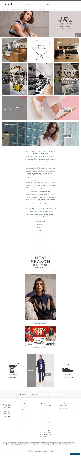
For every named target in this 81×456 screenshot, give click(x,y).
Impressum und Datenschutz (45, 405)
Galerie (41, 409)
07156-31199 (6, 404)
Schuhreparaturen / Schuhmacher (28, 409)
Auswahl (23, 403)
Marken (41, 413)
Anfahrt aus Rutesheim (44, 426)
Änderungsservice (25, 407)
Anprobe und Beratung (26, 405)
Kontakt (41, 411)
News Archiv (42, 415)
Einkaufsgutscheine (25, 413)
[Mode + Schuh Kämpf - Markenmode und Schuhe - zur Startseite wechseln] (8, 4)
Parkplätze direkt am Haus (26, 420)
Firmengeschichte (43, 407)
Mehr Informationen (49, 451)
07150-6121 (6, 411)
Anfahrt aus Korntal (44, 436)
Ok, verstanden (75, 454)
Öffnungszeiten (43, 403)
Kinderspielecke (24, 424)
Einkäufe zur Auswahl (25, 411)
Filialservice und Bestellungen (27, 417)
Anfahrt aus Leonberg (44, 424)
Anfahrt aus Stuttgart (44, 420)
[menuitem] (37, 4)
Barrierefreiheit (24, 422)
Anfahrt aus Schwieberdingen (45, 434)
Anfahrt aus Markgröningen (45, 432)
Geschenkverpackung (25, 415)
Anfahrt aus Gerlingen (44, 428)
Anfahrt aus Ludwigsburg (45, 422)
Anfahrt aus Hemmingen (44, 430)
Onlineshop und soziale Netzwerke (46, 417)
